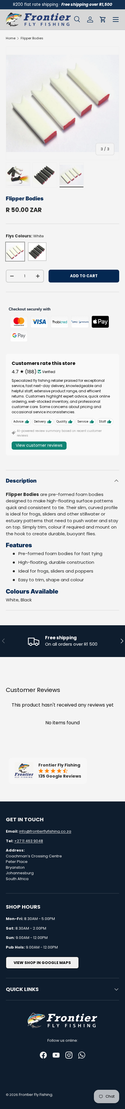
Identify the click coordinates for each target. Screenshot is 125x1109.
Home (10, 38)
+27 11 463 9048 (28, 841)
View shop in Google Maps (42, 962)
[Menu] (115, 19)
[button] (103, 19)
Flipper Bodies (32, 38)
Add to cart (84, 276)
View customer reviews (39, 445)
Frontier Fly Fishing (35, 1094)
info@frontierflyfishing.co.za (45, 831)
